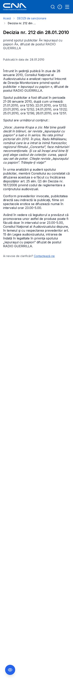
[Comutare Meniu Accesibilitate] (10, 669)
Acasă (7, 18)
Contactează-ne (44, 256)
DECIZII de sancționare (31, 18)
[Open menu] (67, 7)
